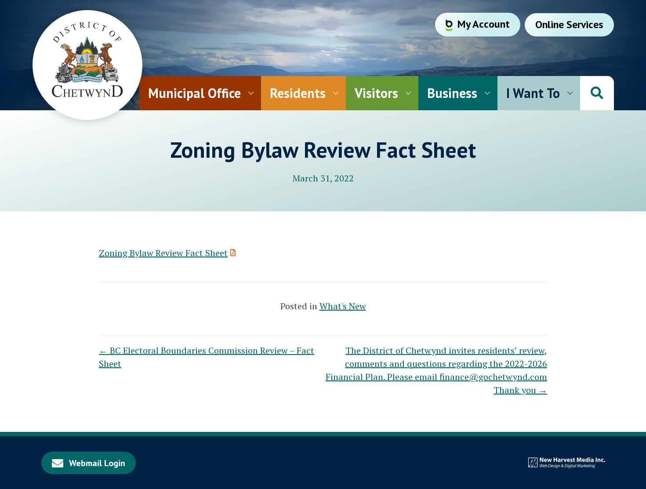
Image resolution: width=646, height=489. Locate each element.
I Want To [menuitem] (533, 92)
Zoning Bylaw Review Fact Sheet (163, 253)
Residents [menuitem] (298, 92)
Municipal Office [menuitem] (194, 92)
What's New (342, 306)
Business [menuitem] (452, 92)
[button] (251, 93)
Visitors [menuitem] (376, 92)
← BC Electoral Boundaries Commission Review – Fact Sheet (206, 356)
